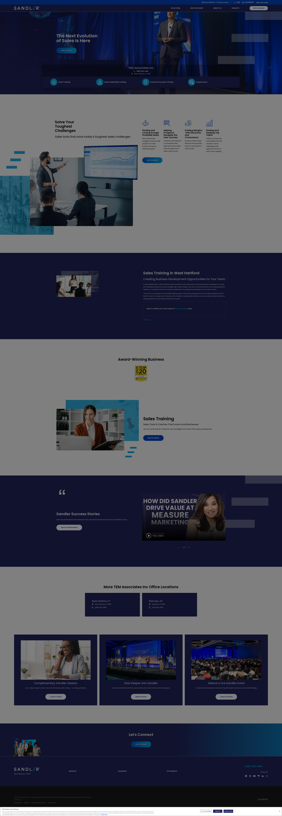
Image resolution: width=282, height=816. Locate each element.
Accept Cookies (228, 811)
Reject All (217, 811)
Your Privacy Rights (206, 811)
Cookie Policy (104, 814)
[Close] (279, 811)
